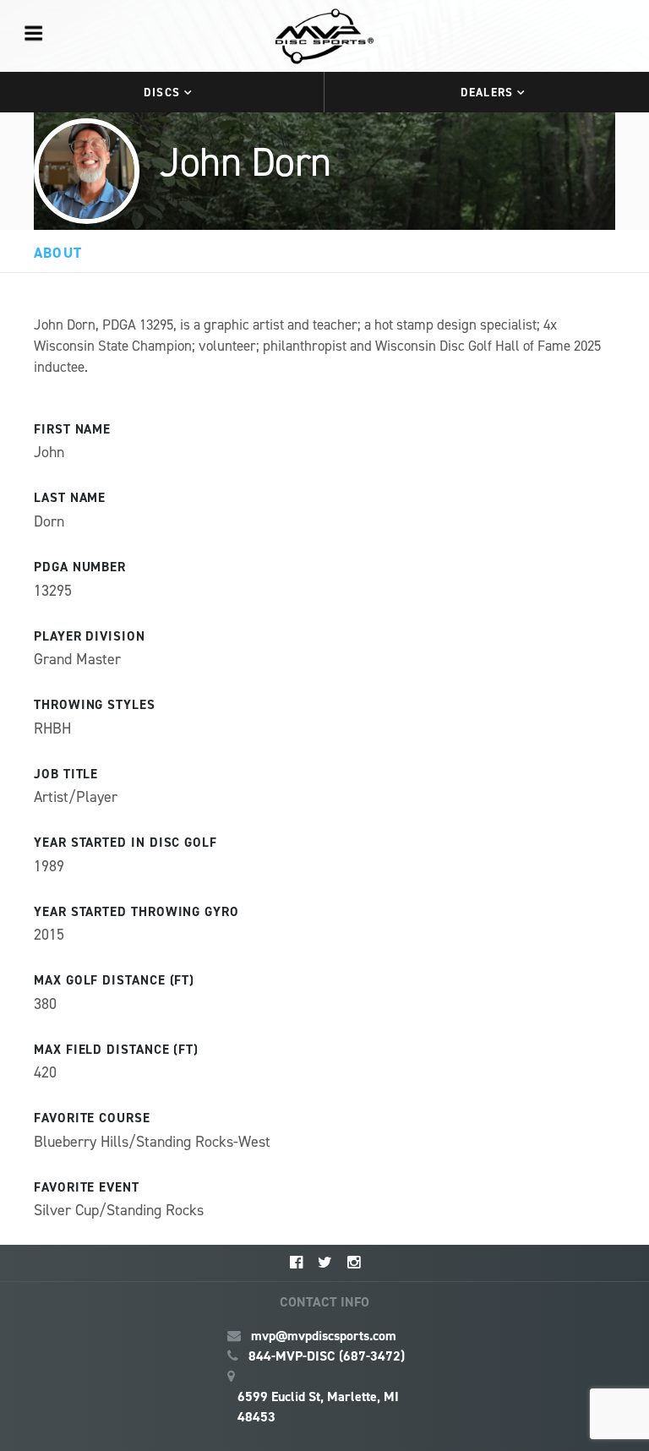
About (58, 252)
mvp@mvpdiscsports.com (323, 1336)
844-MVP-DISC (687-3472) (326, 1356)
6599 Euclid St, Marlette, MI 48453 (318, 1407)
